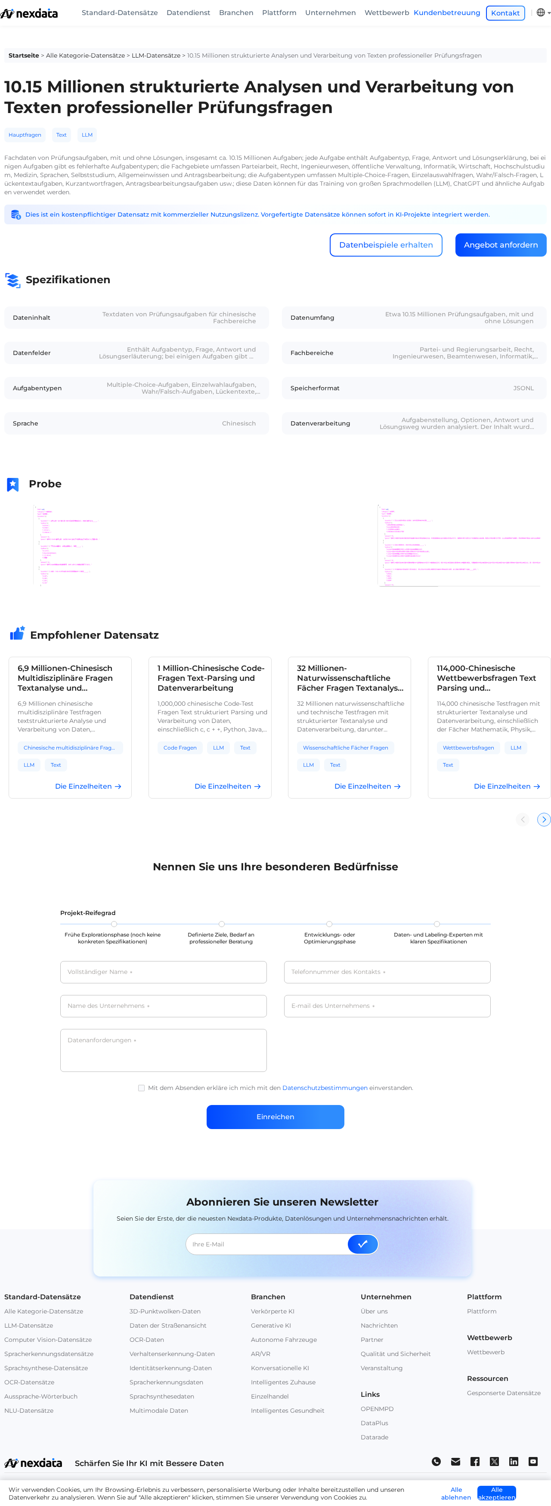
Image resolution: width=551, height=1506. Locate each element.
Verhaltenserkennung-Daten (172, 1354)
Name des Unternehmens (108, 1006)
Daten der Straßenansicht (168, 1325)
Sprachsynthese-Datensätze (46, 1368)
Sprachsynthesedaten (162, 1396)
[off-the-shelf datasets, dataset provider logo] (29, 16)
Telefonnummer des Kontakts (338, 972)
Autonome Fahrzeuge (284, 1340)
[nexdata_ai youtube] (533, 1461)
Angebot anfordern (501, 245)
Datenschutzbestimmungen (325, 1088)
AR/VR (260, 1354)
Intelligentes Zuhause (283, 1382)
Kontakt (505, 13)
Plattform (279, 13)
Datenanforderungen (102, 1040)
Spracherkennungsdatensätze (48, 1354)
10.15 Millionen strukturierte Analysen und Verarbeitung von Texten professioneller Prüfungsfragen (334, 55)
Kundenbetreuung (447, 13)
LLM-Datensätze (156, 55)
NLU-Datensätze (28, 1410)
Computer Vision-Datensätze (48, 1340)
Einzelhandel (270, 1396)
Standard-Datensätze (120, 13)
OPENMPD (377, 1409)
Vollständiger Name (100, 972)
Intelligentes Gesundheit (288, 1410)
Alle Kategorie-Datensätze (85, 55)
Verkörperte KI (272, 1311)
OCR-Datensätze (29, 1382)
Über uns (374, 1311)
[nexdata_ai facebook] (475, 1461)
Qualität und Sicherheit (396, 1354)
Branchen (236, 13)
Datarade (374, 1437)
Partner (372, 1340)
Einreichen (275, 1117)
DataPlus (374, 1423)
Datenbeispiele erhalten (386, 245)
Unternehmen (330, 13)
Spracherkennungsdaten (166, 1382)
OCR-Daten (147, 1340)
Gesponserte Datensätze (504, 1393)
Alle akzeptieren (497, 1493)
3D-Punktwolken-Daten (165, 1311)
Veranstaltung (382, 1368)
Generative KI (271, 1325)
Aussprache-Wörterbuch (40, 1396)
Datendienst (188, 13)
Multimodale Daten (159, 1410)
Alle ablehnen (456, 1493)
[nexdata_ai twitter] (494, 1461)
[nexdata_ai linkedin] (514, 1461)
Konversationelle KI (280, 1368)
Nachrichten (379, 1325)
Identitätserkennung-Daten (171, 1368)
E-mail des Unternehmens (333, 1006)
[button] (544, 819)
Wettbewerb (387, 13)
